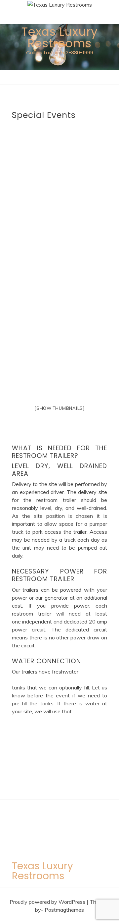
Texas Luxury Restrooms (59, 37)
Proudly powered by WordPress (48, 901)
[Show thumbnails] (59, 408)
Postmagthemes (64, 909)
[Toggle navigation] (8, 78)
